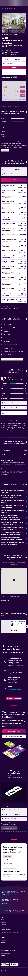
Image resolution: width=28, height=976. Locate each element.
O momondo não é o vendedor (11, 897)
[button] (2, 8)
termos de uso (24, 831)
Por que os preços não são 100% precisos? (11, 902)
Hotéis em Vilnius (7, 874)
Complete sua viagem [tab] (9, 867)
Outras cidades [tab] (7, 856)
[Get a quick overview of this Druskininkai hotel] (26, 112)
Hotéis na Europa (18, 908)
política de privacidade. (7, 832)
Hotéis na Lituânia (7, 910)
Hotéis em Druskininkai (18, 910)
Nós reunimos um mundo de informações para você (10, 900)
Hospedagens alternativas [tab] (10, 859)
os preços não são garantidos (12, 892)
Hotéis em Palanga (7, 876)
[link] (14, 698)
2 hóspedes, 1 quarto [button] (9, 63)
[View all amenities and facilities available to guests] (26, 319)
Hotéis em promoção (8, 908)
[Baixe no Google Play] (5, 964)
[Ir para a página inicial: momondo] (10, 8)
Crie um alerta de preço (14, 689)
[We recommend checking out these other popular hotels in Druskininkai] (26, 615)
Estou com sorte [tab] (8, 863)
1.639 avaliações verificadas (15, 53)
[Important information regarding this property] (26, 442)
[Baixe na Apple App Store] (14, 964)
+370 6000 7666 (6, 50)
